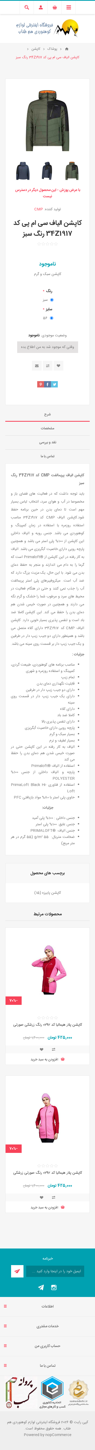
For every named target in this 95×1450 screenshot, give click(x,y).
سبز (45, 300)
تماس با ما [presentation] (48, 456)
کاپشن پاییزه (51, 893)
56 (45, 318)
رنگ (48, 291)
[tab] (47, 415)
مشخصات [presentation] (47, 428)
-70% (14, 1001)
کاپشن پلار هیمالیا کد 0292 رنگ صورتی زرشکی (47, 1173)
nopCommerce (58, 1435)
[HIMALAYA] (47, 969)
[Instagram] (54, 1287)
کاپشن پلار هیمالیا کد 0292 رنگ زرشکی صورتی (47, 1025)
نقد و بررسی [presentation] (47, 442)
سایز (48, 309)
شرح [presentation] (47, 414)
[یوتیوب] (41, 1287)
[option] (72, 171)
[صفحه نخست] (66, 49)
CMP (38, 209)
